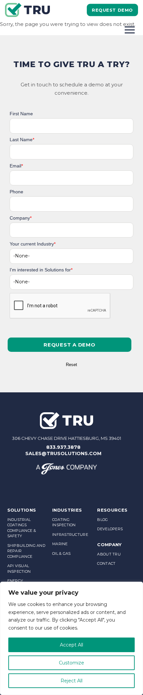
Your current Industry (33, 244)
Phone (16, 191)
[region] (71, 638)
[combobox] (71, 256)
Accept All (71, 645)
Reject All (71, 681)
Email (16, 165)
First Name (21, 113)
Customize (71, 663)
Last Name (22, 139)
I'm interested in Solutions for (41, 269)
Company (21, 218)
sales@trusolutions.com (63, 453)
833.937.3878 (63, 447)
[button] (69, 345)
